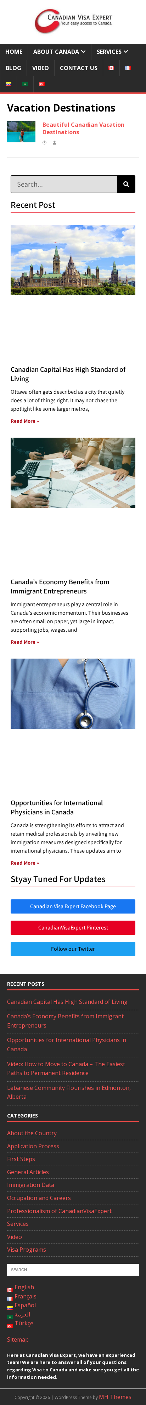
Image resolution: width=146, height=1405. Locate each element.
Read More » (25, 420)
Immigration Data (30, 1185)
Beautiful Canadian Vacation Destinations (83, 128)
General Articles (28, 1172)
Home (13, 52)
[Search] (126, 184)
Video (40, 68)
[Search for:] (73, 1269)
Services (109, 52)
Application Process (33, 1146)
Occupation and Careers (39, 1198)
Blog (13, 68)
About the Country (32, 1133)
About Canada (56, 52)
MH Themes (115, 1397)
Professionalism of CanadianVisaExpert (59, 1211)
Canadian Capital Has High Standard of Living (67, 1002)
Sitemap (18, 1339)
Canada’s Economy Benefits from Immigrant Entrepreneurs (60, 586)
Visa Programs (26, 1249)
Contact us (78, 68)
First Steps (21, 1159)
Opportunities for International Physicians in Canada (57, 807)
